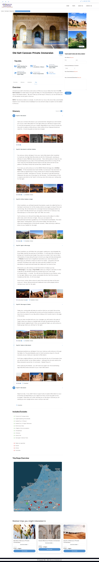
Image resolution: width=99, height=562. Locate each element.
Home (67, 5)
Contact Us (89, 5)
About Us (80, 5)
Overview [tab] (15, 82)
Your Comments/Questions (73, 77)
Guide (18, 64)
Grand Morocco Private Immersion (49, 540)
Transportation (36, 72)
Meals (34, 65)
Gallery (82, 46)
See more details (23, 544)
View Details (24, 550)
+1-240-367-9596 (86, 1)
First (66, 60)
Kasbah (19, 194)
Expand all (58, 111)
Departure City (20, 71)
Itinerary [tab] (22, 82)
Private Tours (52, 73)
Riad (19, 144)
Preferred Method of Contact (71, 65)
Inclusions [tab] (30, 82)
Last (77, 60)
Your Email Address (71, 71)
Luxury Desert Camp (22, 299)
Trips (73, 5)
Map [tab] (36, 82)
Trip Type (51, 72)
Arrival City (51, 64)
